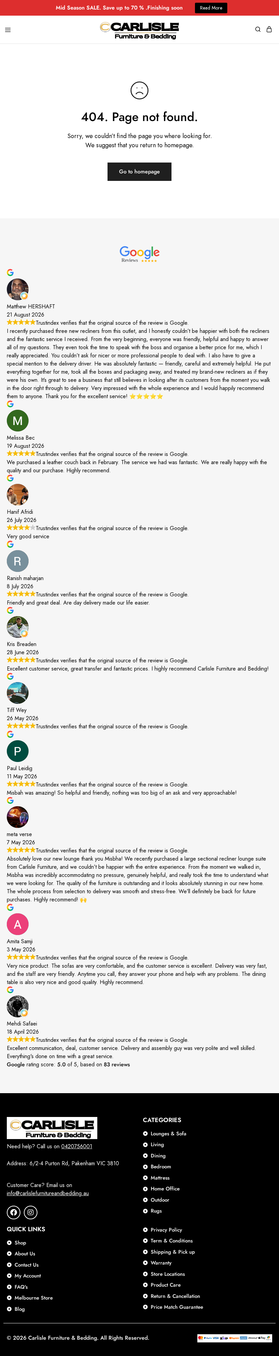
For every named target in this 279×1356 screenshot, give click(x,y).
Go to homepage (139, 171)
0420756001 (76, 1146)
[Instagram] (30, 1212)
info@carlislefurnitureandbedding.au (48, 1193)
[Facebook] (13, 1212)
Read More (211, 7)
